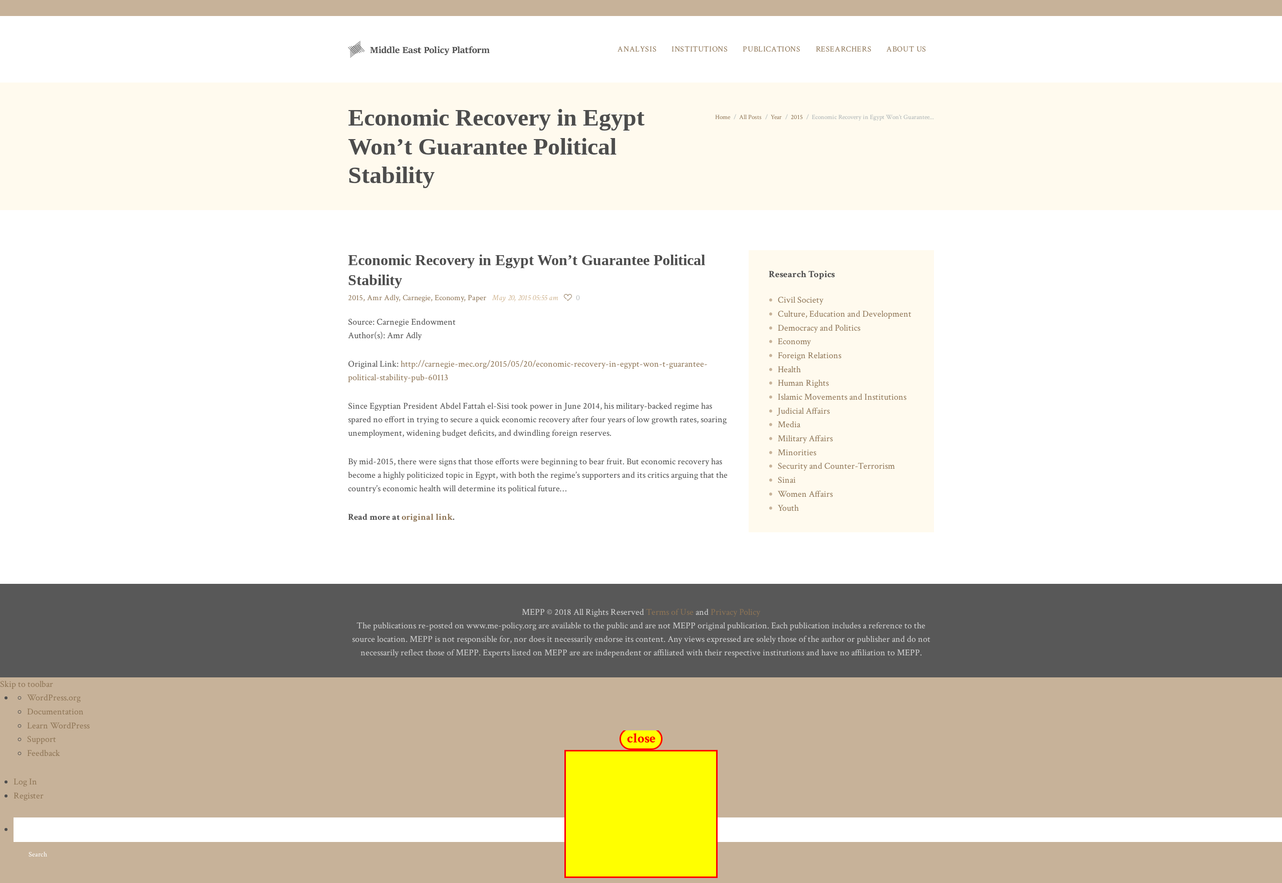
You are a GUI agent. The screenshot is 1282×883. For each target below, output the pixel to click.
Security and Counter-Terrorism (836, 466)
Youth (788, 508)
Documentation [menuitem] (55, 711)
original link (427, 517)
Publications (771, 49)
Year (776, 117)
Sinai (787, 480)
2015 (797, 117)
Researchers (844, 49)
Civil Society (800, 300)
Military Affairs (805, 438)
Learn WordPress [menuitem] (58, 725)
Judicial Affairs (804, 411)
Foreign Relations (809, 355)
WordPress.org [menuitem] (54, 697)
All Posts (750, 117)
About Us (906, 49)
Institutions (700, 49)
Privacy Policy (735, 612)
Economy (449, 298)
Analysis (637, 49)
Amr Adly (383, 298)
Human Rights (803, 383)
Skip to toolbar (26, 684)
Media (789, 424)
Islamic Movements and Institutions (842, 397)
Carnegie (417, 298)
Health (789, 369)
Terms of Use (670, 612)
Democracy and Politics (819, 328)
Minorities (797, 452)
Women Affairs (805, 494)
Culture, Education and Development (844, 314)
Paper (477, 298)
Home (722, 117)
